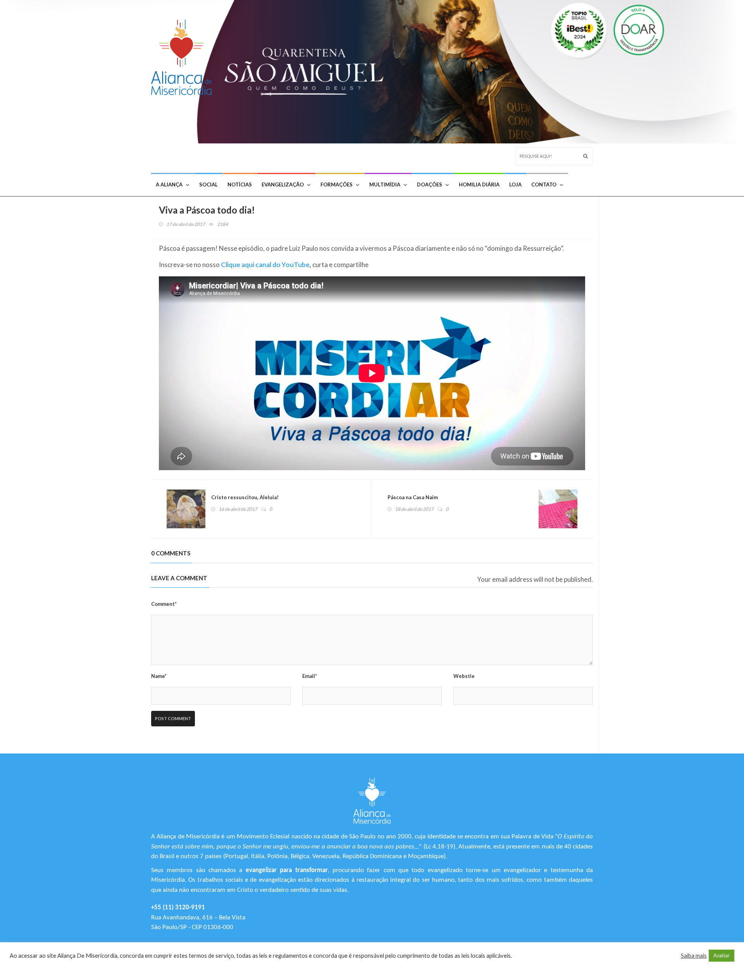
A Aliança (169, 184)
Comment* (164, 604)
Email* (309, 676)
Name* (159, 676)
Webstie (464, 676)
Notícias (239, 184)
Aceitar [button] (721, 955)
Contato (543, 184)
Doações (429, 184)
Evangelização (283, 184)
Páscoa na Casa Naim (413, 497)
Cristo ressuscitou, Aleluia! (245, 497)
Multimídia (384, 184)
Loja (515, 184)
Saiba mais (694, 955)
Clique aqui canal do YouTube (265, 264)
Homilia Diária (479, 184)
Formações (336, 184)
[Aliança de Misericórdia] (184, 55)
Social (208, 184)
